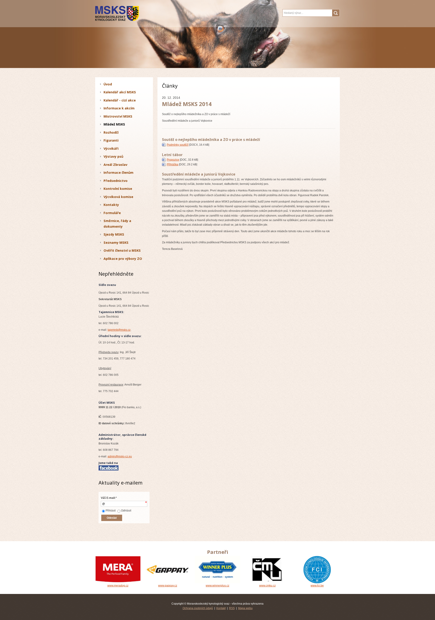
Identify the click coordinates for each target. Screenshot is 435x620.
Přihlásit (111, 510)
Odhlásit (126, 510)
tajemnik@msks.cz (119, 329)
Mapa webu (245, 608)
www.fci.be (317, 585)
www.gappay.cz (167, 585)
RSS (232, 608)
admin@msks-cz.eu (120, 456)
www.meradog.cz (117, 585)
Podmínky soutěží (177, 144)
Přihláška (172, 164)
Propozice (173, 159)
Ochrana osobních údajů (198, 608)
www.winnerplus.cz (217, 585)
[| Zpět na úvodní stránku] (125, 14)
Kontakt (221, 608)
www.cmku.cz (267, 585)
